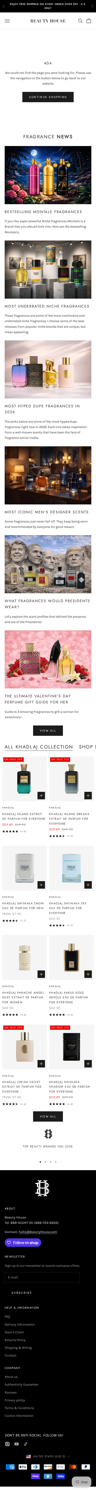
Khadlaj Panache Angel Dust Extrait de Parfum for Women (23, 997)
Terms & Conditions (19, 1408)
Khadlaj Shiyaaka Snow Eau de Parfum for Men (23, 905)
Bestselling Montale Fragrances (43, 211)
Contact (10, 1355)
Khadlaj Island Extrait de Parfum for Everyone (24, 816)
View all (48, 730)
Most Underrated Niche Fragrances (47, 306)
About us (11, 1377)
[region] (48, 1141)
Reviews (11, 1392)
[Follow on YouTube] (16, 1444)
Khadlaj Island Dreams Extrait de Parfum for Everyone (69, 819)
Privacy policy (15, 1400)
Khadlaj (8, 807)
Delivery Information (20, 1325)
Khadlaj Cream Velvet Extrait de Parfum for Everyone (21, 1087)
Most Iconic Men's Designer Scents (47, 512)
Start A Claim (14, 1332)
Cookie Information (19, 1416)
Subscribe (21, 1292)
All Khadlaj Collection (39, 746)
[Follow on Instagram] (7, 1444)
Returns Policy (15, 1340)
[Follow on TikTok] (25, 1444)
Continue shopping (48, 97)
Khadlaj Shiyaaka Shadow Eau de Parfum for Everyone (69, 1087)
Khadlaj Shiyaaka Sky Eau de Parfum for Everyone (68, 908)
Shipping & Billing (18, 1348)
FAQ (7, 1317)
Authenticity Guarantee (21, 1385)
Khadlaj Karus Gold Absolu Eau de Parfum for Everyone (68, 997)
